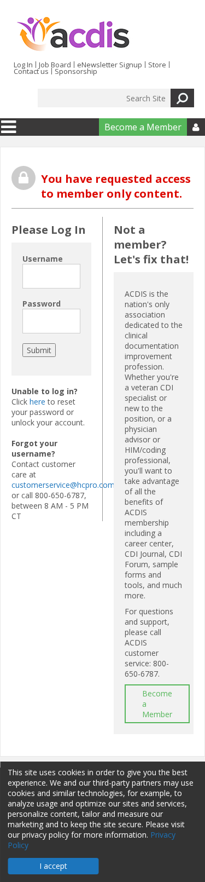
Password (41, 303)
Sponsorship (76, 71)
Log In (23, 64)
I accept (53, 866)
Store (157, 64)
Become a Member (142, 127)
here (37, 401)
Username (42, 258)
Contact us (31, 71)
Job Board (55, 64)
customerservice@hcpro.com (63, 485)
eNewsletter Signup (109, 64)
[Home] (73, 34)
